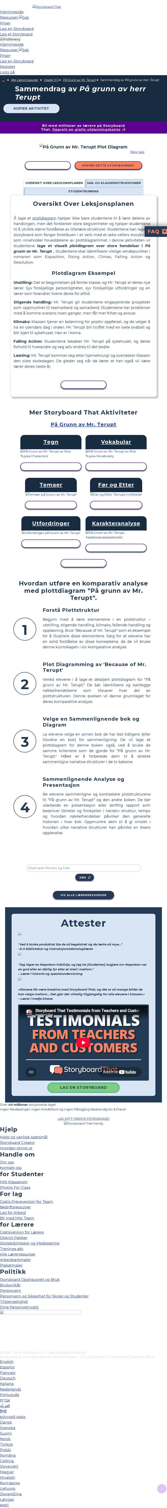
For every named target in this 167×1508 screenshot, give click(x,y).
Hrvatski (7, 1477)
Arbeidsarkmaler (15, 1260)
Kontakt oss (11, 1168)
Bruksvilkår (10, 1285)
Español (7, 1367)
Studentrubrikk (83, 191)
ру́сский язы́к (12, 1417)
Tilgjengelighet (14, 1302)
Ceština (7, 1461)
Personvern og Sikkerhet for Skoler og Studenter (44, 1296)
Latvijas (7, 1499)
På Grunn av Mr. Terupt (79, 80)
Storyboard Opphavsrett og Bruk (30, 1279)
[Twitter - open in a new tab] (2, 1341)
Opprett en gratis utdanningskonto (86, 130)
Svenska (7, 1428)
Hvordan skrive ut (16, 1148)
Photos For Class (15, 1187)
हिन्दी (3, 1411)
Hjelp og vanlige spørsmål (24, 1137)
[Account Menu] (10, 39)
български (10, 1483)
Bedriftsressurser (15, 1207)
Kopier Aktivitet (31, 108)
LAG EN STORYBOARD (83, 1087)
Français (7, 1373)
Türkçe (6, 1444)
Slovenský (9, 1466)
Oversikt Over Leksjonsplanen (54, 183)
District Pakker (13, 1238)
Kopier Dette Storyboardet (108, 165)
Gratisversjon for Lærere (22, 1232)
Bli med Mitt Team (17, 1218)
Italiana (7, 1384)
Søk (82, 877)
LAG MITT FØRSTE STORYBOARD (83, 1119)
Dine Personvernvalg (19, 1307)
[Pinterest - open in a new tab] (2, 1347)
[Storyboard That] (47, 7)
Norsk (5, 1439)
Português (9, 1395)
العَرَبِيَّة (5, 1406)
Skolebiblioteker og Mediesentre (29, 1243)
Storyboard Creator (17, 1142)
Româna (8, 1455)
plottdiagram (44, 218)
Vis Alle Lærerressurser (83, 895)
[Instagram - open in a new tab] (2, 1334)
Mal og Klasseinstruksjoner (114, 183)
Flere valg (137, 152)
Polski (5, 1450)
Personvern (10, 1290)
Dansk (6, 1422)
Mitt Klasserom (14, 1182)
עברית (5, 1400)
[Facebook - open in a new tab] (2, 1327)
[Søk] (24, 17)
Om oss (7, 1162)
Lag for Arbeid (13, 1212)
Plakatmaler (11, 1265)
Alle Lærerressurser (24, 80)
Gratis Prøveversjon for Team (26, 1201)
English (7, 1362)
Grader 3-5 (51, 80)
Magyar (7, 1472)
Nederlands (10, 1389)
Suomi (6, 1433)
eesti (4, 1505)
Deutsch (7, 1378)
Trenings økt (11, 1249)
